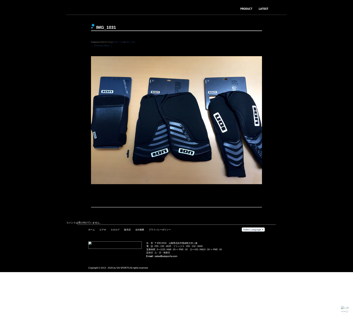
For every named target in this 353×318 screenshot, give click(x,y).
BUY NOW (332, 10)
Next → (108, 45)
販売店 (127, 229)
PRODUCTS (246, 10)
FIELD (298, 10)
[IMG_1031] (176, 120)
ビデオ (102, 229)
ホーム (91, 229)
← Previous (97, 45)
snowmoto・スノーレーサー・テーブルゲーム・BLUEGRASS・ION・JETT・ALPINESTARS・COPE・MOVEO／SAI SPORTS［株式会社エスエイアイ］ (38, 7)
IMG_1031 (130, 42)
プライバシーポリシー (160, 229)
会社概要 (139, 229)
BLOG (263, 10)
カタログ (115, 229)
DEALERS (313, 10)
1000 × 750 (118, 42)
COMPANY (281, 10)
